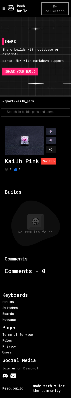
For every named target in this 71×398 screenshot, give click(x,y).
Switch (49, 161)
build (22, 11)
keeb (21, 6)
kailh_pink (25, 101)
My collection (55, 8)
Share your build (20, 71)
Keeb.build (12, 388)
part (10, 101)
